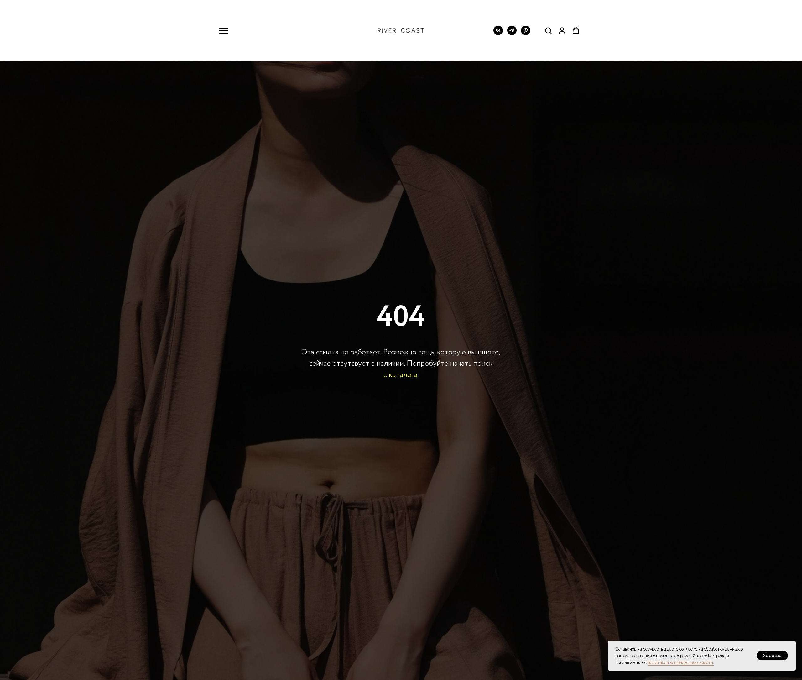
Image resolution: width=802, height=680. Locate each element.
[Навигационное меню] (223, 31)
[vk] (498, 33)
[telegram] (512, 33)
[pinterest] (525, 33)
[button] (548, 30)
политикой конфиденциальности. (681, 662)
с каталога (400, 374)
